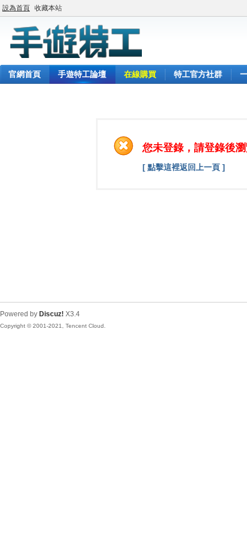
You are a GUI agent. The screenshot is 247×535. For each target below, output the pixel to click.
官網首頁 (25, 74)
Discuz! (51, 314)
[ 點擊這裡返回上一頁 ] (183, 167)
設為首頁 (16, 8)
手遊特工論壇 (82, 74)
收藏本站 (48, 8)
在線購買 (140, 74)
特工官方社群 (198, 74)
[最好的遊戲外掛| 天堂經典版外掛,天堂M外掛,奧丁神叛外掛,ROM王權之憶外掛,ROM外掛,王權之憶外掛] (74, 58)
